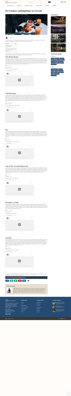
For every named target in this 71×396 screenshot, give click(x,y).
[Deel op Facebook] (7, 281)
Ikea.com (8, 138)
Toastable (7, 51)
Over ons (47, 5)
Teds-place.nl (9, 65)
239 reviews (14, 215)
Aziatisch (60, 69)
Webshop (54, 5)
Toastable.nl (8, 246)
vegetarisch (56, 73)
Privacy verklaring (24, 308)
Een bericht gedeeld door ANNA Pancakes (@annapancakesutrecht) (19, 121)
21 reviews (13, 143)
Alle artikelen (39, 302)
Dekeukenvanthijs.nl (10, 210)
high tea (56, 70)
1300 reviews (14, 70)
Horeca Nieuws (39, 5)
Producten (38, 310)
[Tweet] (11, 281)
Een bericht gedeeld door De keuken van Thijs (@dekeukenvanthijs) (19, 229)
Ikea (6, 47)
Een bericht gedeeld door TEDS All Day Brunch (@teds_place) (19, 84)
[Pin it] (20, 281)
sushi (59, 72)
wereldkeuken (53, 75)
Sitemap (22, 311)
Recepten (38, 311)
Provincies (9, 33)
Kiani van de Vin (11, 37)
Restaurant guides (29, 5)
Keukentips (38, 308)
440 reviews (14, 251)
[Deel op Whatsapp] (15, 281)
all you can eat (54, 69)
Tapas (62, 72)
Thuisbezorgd (30, 63)
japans (52, 72)
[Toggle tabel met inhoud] (15, 44)
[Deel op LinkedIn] (24, 281)
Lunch (56, 72)
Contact (22, 303)
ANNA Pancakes (8, 46)
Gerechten (19, 5)
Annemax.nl (9, 174)
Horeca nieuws (39, 307)
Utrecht (22, 33)
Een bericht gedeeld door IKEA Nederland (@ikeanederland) (19, 157)
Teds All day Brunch (9, 45)
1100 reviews (14, 179)
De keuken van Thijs (9, 50)
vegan (52, 73)
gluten (44, 98)
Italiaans (61, 70)
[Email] (28, 281)
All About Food (10, 5)
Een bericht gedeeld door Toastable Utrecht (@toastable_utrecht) (19, 265)
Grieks (52, 70)
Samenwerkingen (23, 305)
